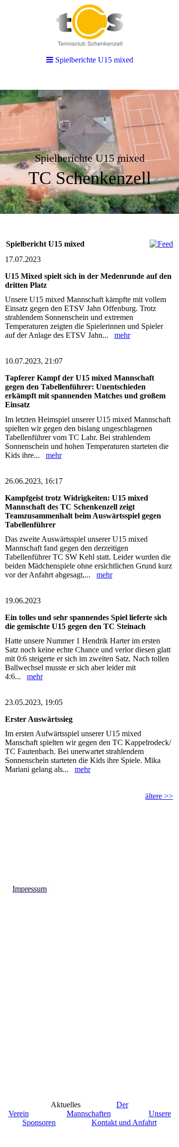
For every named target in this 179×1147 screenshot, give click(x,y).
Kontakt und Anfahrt (124, 1122)
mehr (122, 335)
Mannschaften (89, 1113)
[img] (89, 152)
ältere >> (159, 796)
